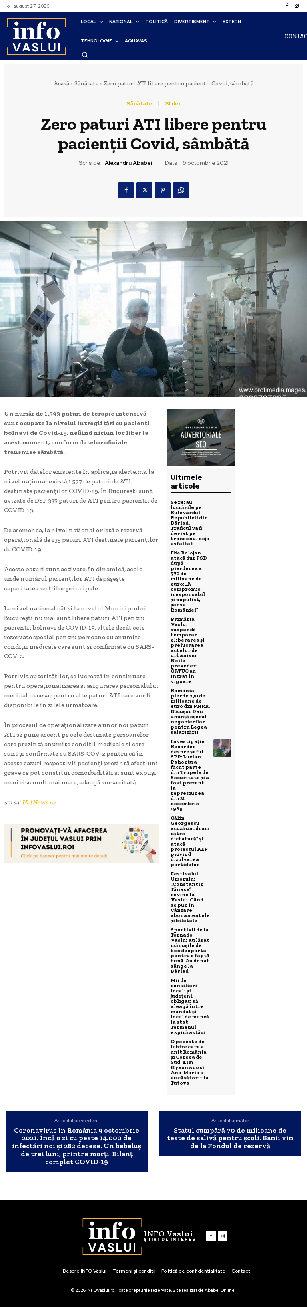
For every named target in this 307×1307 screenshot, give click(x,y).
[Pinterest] (163, 190)
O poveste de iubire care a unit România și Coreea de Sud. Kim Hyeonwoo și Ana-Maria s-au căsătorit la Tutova (190, 1062)
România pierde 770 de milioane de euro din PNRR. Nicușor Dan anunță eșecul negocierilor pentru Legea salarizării (190, 711)
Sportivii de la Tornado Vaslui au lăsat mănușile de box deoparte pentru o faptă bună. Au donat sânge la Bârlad (190, 950)
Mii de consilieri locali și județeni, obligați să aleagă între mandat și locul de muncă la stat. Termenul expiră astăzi (190, 1006)
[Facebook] (287, 6)
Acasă (61, 83)
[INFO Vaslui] (36, 36)
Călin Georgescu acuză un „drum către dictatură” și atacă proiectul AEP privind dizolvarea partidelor (190, 841)
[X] (144, 190)
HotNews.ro (38, 802)
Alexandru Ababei (128, 163)
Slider (173, 103)
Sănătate (86, 83)
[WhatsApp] (181, 190)
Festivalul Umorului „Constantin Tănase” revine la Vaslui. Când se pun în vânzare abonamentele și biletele (190, 897)
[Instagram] (296, 6)
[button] (85, 54)
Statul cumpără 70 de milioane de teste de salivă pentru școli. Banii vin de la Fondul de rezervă (230, 1138)
